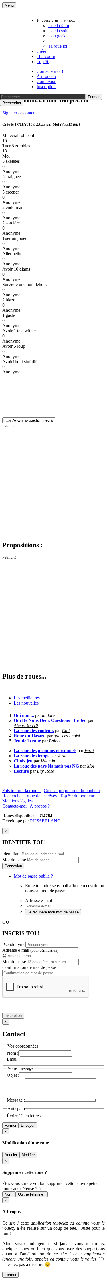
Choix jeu (23, 760)
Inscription (46, 86)
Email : (13, 1059)
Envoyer (28, 1125)
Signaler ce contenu (20, 112)
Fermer (10, 1125)
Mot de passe (14, 859)
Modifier (28, 1155)
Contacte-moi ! (50, 71)
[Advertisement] (53, 482)
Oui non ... (24, 715)
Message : (16, 1100)
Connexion (46, 81)
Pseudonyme (13, 944)
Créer (42, 51)
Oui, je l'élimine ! (31, 1194)
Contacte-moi (14, 806)
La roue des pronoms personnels (45, 750)
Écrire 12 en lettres (24, 1115)
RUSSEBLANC (45, 820)
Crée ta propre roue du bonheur (72, 790)
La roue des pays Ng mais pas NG (46, 766)
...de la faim (58, 25)
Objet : (13, 1075)
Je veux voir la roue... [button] (56, 20)
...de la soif (58, 30)
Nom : (12, 1053)
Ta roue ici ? (59, 46)
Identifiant (11, 853)
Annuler (11, 1155)
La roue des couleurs (34, 730)
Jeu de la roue (27, 740)
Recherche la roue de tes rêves (29, 795)
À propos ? (46, 76)
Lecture (21, 771)
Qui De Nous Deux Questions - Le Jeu (50, 720)
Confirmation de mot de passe (29, 967)
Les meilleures (27, 697)
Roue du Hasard (30, 735)
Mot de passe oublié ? (33, 876)
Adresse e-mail (30, 950)
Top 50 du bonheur (77, 795)
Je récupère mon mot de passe (53, 912)
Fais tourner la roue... (21, 790)
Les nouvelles (26, 703)
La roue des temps (31, 755)
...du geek (57, 35)
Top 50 (43, 61)
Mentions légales (17, 800)
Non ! (9, 1194)
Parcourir (46, 56)
